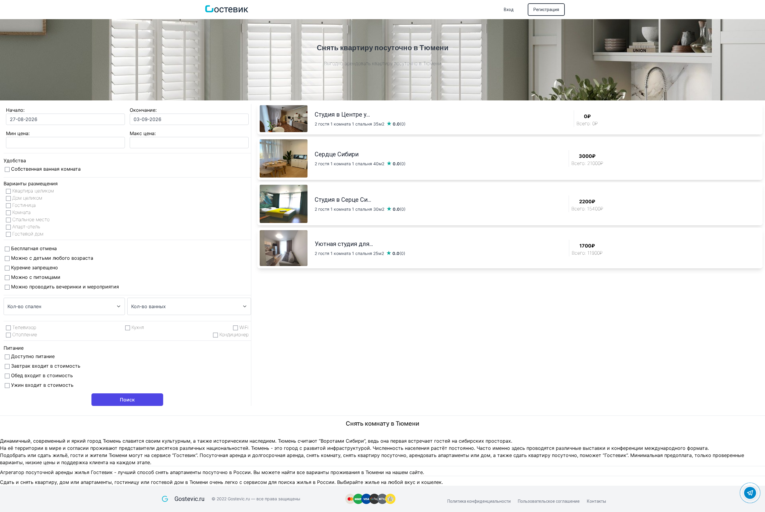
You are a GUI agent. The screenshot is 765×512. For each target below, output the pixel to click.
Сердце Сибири (337, 154)
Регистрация (546, 9)
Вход (509, 9)
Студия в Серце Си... (343, 199)
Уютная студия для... (344, 243)
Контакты (596, 501)
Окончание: (143, 110)
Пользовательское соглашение (549, 501)
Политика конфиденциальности (479, 501)
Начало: (15, 110)
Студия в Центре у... (342, 114)
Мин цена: (18, 133)
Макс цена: (143, 133)
